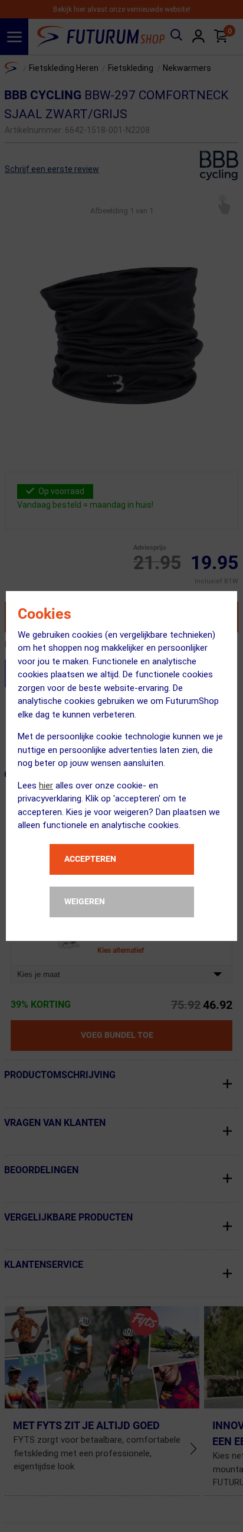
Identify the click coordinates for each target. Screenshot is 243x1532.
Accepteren (90, 859)
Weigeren (84, 901)
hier (46, 785)
